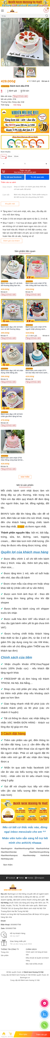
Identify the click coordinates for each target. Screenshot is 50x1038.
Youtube (30, 878)
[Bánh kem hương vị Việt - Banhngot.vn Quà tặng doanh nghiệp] (12, 11)
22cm (16, 156)
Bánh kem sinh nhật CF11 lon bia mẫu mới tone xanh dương (36, 371)
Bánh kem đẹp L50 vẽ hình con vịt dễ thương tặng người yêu (12, 328)
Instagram (40, 878)
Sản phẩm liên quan (25, 251)
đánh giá (12, 90)
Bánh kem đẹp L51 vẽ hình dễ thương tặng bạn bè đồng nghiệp (11, 284)
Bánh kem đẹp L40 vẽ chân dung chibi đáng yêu (12, 371)
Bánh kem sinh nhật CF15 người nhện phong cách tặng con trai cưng (36, 328)
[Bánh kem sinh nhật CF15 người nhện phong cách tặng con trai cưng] (37, 311)
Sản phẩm (4, 955)
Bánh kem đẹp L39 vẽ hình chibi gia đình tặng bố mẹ (12, 415)
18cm (4, 156)
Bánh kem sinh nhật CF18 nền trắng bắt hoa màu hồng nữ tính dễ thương (37, 284)
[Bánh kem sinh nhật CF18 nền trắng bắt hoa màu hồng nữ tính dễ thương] (37, 267)
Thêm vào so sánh (8, 182)
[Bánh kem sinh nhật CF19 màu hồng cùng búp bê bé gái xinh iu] (12, 441)
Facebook (11, 878)
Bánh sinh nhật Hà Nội (33, 908)
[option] (25, 42)
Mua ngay (23, 1034)
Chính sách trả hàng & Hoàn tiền (36, 953)
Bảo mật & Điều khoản (34, 964)
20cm (10, 156)
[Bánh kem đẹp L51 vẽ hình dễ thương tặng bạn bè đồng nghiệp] (12, 267)
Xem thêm (25, 477)
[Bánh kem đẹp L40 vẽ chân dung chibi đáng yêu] (12, 354)
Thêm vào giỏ (25, 171)
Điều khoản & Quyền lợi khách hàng (37, 959)
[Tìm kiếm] (46, 16)
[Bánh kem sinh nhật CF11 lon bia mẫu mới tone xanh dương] (37, 354)
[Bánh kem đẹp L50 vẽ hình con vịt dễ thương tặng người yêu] (12, 311)
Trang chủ (5, 952)
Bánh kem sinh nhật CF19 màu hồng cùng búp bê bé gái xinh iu (11, 459)
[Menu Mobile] (2, 10)
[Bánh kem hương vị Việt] (25, 3)
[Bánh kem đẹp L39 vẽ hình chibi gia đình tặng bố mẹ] (12, 398)
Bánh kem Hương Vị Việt (21, 975)
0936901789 (15, 925)
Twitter (21, 878)
